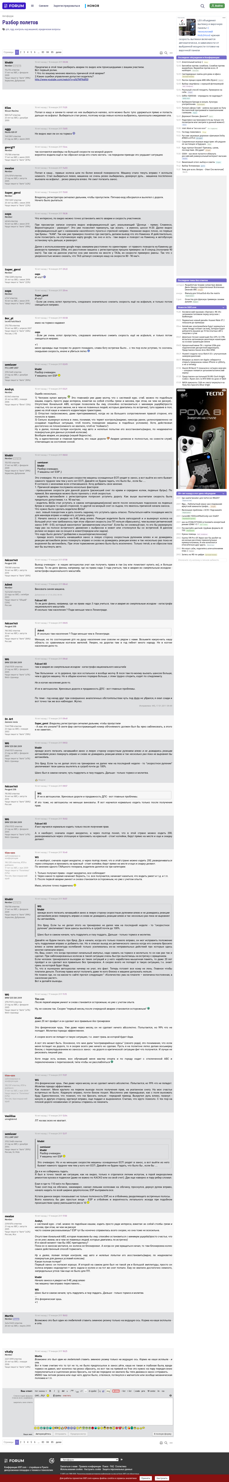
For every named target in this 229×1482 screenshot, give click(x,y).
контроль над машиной (26, 29)
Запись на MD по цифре (193, 554)
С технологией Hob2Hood (205, 31)
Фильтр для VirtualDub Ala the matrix (202, 293)
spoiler (93, 1390)
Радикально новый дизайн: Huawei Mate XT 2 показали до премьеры (203, 321)
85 (52, 52)
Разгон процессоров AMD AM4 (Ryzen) (199, 80)
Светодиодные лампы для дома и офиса (201, 74)
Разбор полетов (20, 22)
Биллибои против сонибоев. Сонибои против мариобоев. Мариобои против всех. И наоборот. (203, 68)
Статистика (120, 1466)
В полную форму (162, 1434)
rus (163, 1390)
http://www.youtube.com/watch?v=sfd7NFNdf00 (61, 79)
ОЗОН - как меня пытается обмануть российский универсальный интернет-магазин (204, 155)
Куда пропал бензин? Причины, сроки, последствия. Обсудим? (200, 149)
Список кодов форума (23, 1396)
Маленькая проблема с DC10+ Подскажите (202, 510)
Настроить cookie (92, 1469)
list (129, 1390)
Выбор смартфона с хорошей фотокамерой (202, 84)
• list (123, 1390)
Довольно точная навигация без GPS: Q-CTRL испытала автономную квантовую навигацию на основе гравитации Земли (203, 339)
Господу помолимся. (191, 132)
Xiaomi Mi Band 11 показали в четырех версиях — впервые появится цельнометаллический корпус (204, 370)
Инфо (158, 62)
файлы (58, 1395)
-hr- (158, 1390)
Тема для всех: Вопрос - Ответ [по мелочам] (203, 169)
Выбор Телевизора (191, 166)
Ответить (167, 62)
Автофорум (7, 16)
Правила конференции (90, 1466)
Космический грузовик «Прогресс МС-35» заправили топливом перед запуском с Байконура (201, 314)
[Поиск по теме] (166, 53)
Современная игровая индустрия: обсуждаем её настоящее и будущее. (203, 143)
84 (47, 52)
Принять (145, 1478)
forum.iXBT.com (123, 1474)
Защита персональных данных (117, 1469)
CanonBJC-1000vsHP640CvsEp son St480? (200, 516)
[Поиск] (202, 6)
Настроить (162, 1478)
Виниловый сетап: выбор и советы (198, 162)
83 (43, 52)
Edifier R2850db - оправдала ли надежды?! (202, 96)
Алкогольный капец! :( (192, 62)
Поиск (105, 1466)
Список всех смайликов (22, 1398)
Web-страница (12, 677)
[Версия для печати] (161, 53)
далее (58, 52)
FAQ (112, 1466)
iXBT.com (65, 1474)
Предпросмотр (78, 1434)
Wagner (41, 780)
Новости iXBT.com (187, 307)
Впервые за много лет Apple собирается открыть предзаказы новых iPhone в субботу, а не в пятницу (203, 362)
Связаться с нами (68, 1466)
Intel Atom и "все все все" (194, 128)
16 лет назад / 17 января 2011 (51, 318)
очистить (67, 1395)
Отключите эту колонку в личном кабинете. (198, 560)
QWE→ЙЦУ (40, 1395)
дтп (7, 29)
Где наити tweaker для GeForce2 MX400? (201, 498)
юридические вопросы (50, 29)
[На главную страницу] (14, 6)
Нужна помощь (189, 534)
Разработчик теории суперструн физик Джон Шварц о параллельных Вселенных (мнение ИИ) (204, 287)
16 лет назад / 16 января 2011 (51, 62)
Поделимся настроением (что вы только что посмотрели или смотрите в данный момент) (203, 121)
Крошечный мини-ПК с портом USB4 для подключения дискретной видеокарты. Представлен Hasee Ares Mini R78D (201, 347)
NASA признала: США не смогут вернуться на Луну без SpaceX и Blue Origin (203, 383)
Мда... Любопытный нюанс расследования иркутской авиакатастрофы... (202, 505)
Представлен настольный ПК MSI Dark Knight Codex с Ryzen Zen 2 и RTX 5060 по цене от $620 (204, 377)
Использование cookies (71, 1469)
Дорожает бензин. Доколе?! (195, 116)
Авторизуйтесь (43, 1434)
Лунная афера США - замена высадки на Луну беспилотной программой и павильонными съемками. (204, 110)
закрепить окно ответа (23, 1402)
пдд (12, 29)
